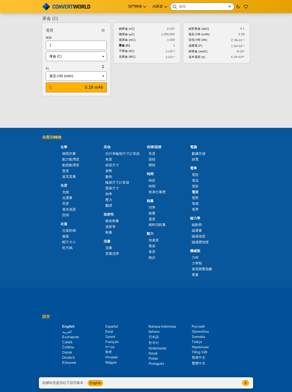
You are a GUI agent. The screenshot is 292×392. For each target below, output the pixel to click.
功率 (152, 207)
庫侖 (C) (124, 45)
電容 (195, 186)
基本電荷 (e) (197, 57)
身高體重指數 (202, 269)
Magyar (111, 362)
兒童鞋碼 (69, 230)
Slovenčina (200, 331)
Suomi (110, 337)
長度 (152, 153)
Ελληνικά (69, 362)
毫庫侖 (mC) (127, 39)
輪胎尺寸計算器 (117, 182)
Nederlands (157, 348)
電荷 (195, 192)
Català (67, 342)
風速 (152, 246)
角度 (108, 159)
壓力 (108, 200)
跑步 (152, 257)
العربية (67, 332)
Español (111, 326)
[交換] (103, 67)
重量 (195, 275)
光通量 (67, 198)
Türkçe (197, 342)
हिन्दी (108, 352)
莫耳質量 (69, 176)
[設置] (103, 30)
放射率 (110, 226)
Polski (153, 358)
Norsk (153, 353)
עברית (110, 347)
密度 (65, 171)
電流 (195, 180)
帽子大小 (69, 242)
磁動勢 (197, 225)
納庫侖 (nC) (127, 28)
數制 (108, 176)
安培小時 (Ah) (198, 39)
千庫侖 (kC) (126, 51)
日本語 (154, 337)
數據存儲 (198, 153)
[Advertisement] (146, 112)
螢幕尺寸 (112, 188)
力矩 (195, 257)
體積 (152, 165)
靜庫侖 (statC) (198, 51)
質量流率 (112, 253)
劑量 (108, 232)
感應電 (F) (195, 45)
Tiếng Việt (199, 352)
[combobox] (202, 6)
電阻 (195, 175)
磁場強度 (198, 236)
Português (156, 363)
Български (70, 337)
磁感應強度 (200, 242)
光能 (65, 192)
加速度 (154, 240)
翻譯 (108, 205)
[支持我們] (246, 6)
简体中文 (198, 357)
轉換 (49, 37)
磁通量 (197, 230)
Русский (198, 326)
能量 (152, 213)
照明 (65, 215)
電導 (195, 209)
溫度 (152, 219)
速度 (152, 251)
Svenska (198, 337)
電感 (195, 203)
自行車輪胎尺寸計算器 (122, 153)
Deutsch (68, 357)
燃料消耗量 (157, 225)
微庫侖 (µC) (127, 34)
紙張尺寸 (112, 165)
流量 (108, 248)
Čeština (68, 347)
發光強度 (69, 209)
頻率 (108, 194)
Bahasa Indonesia (162, 326)
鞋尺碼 (67, 248)
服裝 (65, 236)
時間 (152, 186)
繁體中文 (198, 363)
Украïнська (200, 347)
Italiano (154, 331)
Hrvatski (111, 357)
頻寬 (195, 159)
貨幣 (108, 171)
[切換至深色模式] (238, 6)
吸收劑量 (112, 221)
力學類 (197, 263)
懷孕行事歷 (157, 192)
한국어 (154, 343)
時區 (152, 180)
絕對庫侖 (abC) (199, 28)
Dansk (67, 352)
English (95, 383)
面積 (152, 159)
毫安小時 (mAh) (199, 34)
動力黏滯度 (70, 159)
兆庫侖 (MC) (127, 56)
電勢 (195, 198)
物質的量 (69, 153)
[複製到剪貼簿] (51, 87)
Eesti (109, 331)
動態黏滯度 (70, 165)
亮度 (65, 203)
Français (112, 342)
